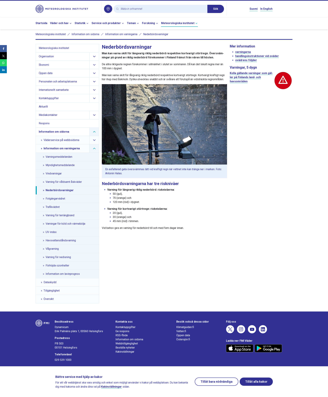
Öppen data (183, 335)
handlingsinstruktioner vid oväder (257, 56)
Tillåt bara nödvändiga (217, 381)
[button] (3, 48)
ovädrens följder (246, 60)
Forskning (148, 23)
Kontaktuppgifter (125, 327)
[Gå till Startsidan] (67, 9)
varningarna (243, 52)
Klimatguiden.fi (185, 327)
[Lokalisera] (108, 9)
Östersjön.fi (183, 339)
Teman (131, 23)
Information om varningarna (121, 34)
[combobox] (162, 9)
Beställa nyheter (125, 347)
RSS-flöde (121, 335)
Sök (215, 8)
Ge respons (122, 331)
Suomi (254, 8)
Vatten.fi (181, 331)
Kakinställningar (124, 351)
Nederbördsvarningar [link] (155, 34)
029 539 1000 (63, 359)
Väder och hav (59, 23)
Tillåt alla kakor (256, 381)
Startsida (41, 23)
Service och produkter (106, 23)
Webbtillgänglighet (126, 343)
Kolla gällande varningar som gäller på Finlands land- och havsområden (251, 77)
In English (266, 8)
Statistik (80, 23)
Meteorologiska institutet (177, 23)
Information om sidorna (85, 34)
